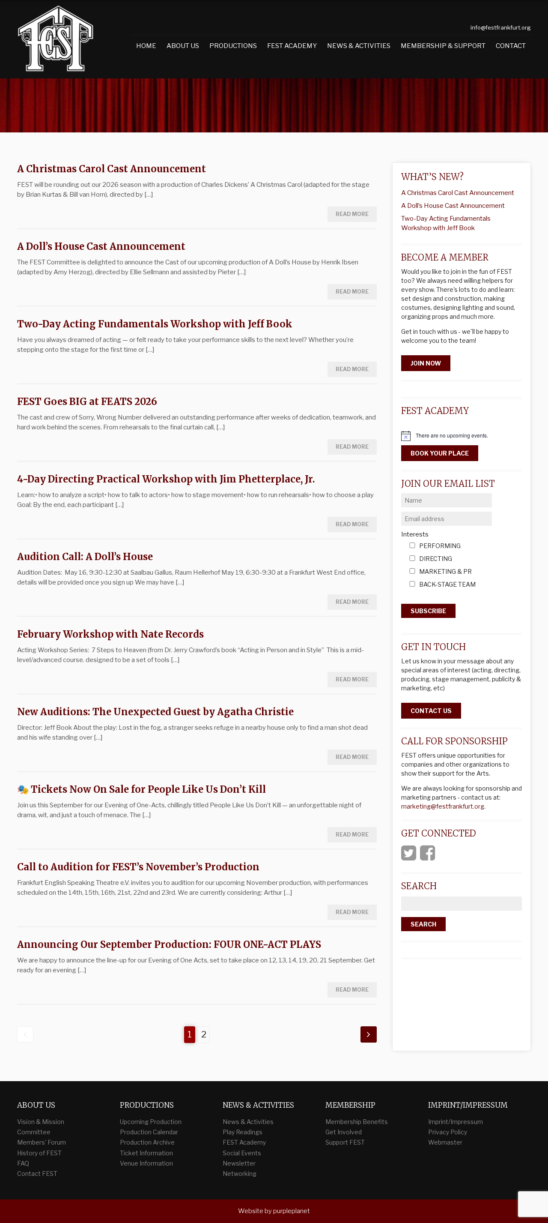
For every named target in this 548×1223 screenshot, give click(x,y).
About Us (183, 46)
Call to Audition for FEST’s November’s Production (138, 867)
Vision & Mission (40, 1121)
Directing (435, 559)
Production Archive (147, 1142)
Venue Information (146, 1163)
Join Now (426, 363)
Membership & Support (443, 46)
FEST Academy (292, 46)
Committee (34, 1132)
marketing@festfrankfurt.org (442, 806)
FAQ (23, 1163)
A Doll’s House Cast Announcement (101, 246)
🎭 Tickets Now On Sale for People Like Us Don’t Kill (141, 789)
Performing (440, 546)
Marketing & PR (445, 572)
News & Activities (358, 46)
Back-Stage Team (447, 585)
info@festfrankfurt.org (501, 27)
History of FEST (39, 1153)
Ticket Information (146, 1153)
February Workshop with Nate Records (110, 634)
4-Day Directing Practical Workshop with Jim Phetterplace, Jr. (166, 479)
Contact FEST (37, 1173)
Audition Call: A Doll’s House (85, 557)
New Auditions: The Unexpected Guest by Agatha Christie (155, 712)
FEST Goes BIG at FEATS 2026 (87, 402)
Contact (511, 46)
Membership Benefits (356, 1121)
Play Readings (242, 1132)
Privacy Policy (447, 1132)
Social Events (242, 1153)
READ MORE (352, 214)
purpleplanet (291, 1211)
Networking (239, 1173)
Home (146, 46)
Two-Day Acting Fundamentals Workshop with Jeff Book (154, 324)
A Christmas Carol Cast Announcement (111, 169)
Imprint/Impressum (455, 1121)
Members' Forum (41, 1142)
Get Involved (343, 1132)
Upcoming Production (151, 1121)
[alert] (461, 436)
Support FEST (345, 1142)
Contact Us (431, 710)
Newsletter (239, 1163)
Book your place (440, 453)
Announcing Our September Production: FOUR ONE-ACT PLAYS (169, 944)
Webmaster (445, 1142)
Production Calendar (149, 1132)
